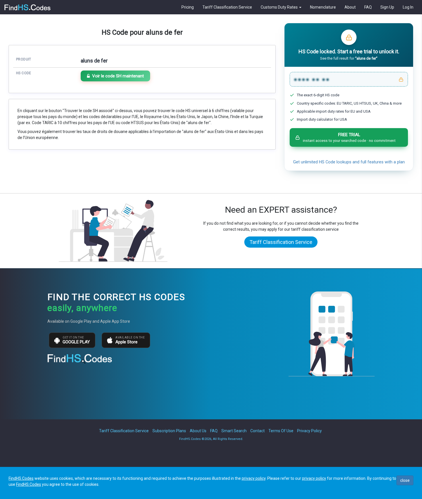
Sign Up (387, 7)
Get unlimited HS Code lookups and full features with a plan (349, 162)
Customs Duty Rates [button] (280, 7)
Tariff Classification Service (227, 7)
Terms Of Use (280, 430)
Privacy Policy (309, 430)
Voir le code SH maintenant (118, 76)
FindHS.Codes (21, 478)
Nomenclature (323, 7)
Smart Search (234, 430)
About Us (198, 430)
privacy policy (254, 478)
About (350, 7)
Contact (257, 430)
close (405, 480)
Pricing (187, 7)
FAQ (368, 7)
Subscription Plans (169, 430)
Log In (408, 7)
